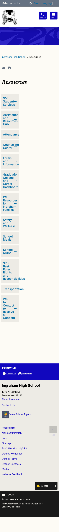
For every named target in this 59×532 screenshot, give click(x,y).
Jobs (4, 438)
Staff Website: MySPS (14, 448)
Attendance (10, 134)
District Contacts (11, 463)
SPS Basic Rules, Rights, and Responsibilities (10, 270)
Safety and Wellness (9, 223)
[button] (20, 3)
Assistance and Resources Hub (10, 119)
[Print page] (9, 68)
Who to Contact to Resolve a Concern (9, 308)
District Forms (9, 458)
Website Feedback (12, 474)
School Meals (8, 238)
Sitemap (6, 443)
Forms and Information (10, 161)
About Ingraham (11, 399)
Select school (10, 3)
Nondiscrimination (12, 432)
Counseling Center (10, 146)
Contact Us (8, 405)
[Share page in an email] (3, 68)
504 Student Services (9, 101)
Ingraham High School (14, 56)
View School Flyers (20, 414)
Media (5, 469)
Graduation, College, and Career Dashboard (10, 181)
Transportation (10, 289)
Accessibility (8, 427)
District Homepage (12, 453)
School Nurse (8, 251)
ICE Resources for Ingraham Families (10, 203)
